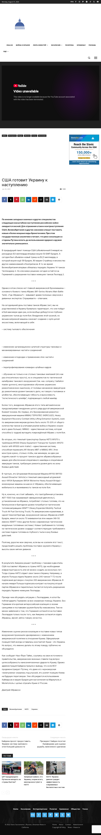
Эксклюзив (42, 136)
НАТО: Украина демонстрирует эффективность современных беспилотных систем (55, 782)
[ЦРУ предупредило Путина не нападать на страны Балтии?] (11, 768)
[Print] (46, 199)
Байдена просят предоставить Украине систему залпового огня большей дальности (16, 744)
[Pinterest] (16, 199)
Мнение (27, 136)
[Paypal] (83, 1)
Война (5, 136)
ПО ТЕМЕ (7, 756)
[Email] (40, 199)
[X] (93, 1)
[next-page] (7, 792)
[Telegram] (86, 1)
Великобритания (15, 709)
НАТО (27, 709)
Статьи (34, 136)
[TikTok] (90, 1)
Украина (34, 709)
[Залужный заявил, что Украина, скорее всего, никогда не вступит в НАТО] (33, 768)
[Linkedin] (28, 199)
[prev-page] (3, 792)
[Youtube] (97, 1)
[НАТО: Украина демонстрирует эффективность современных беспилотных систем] (55, 768)
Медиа (20, 136)
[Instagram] (79, 1)
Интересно (12, 136)
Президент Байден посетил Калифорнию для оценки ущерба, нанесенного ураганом (51, 744)
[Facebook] (75, 1)
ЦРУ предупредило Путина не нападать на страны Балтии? (11, 779)
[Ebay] (72, 1)
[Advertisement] (69, 23)
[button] (89, 58)
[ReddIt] (34, 199)
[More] (59, 199)
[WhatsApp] (22, 199)
